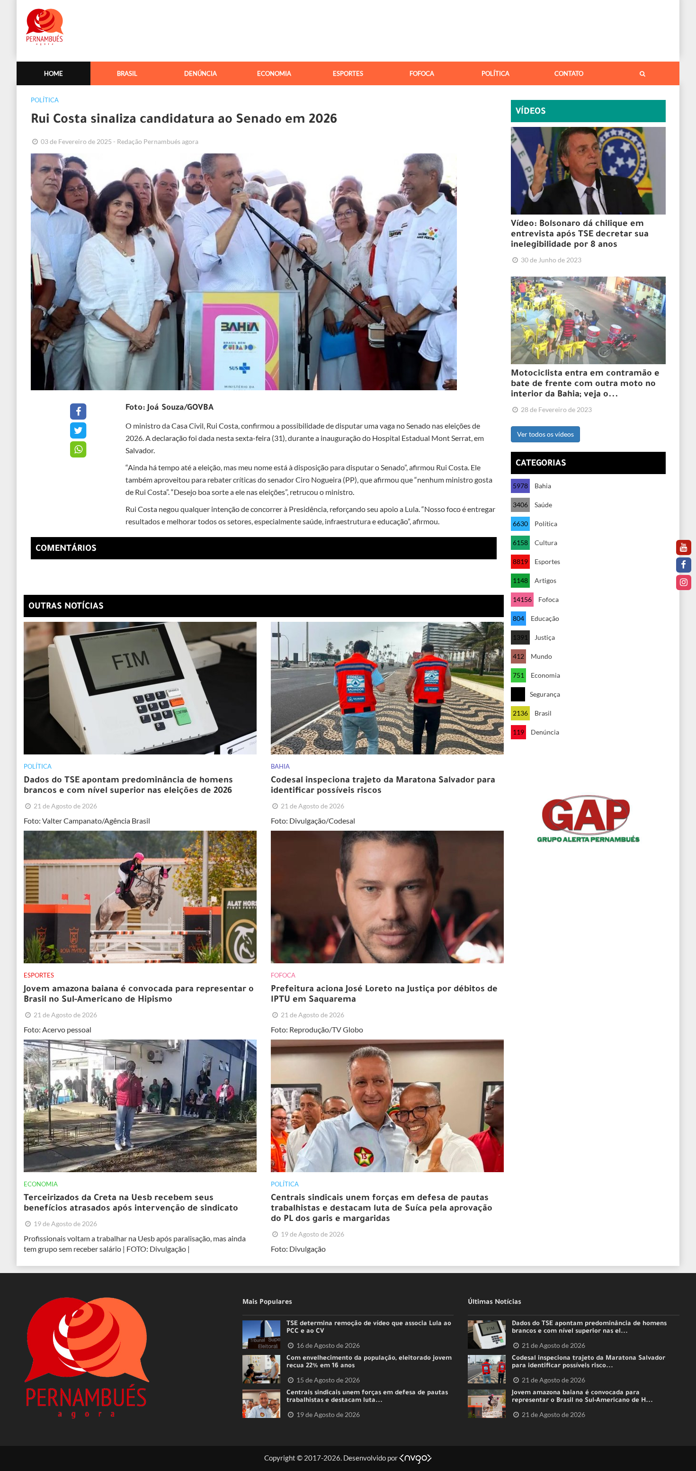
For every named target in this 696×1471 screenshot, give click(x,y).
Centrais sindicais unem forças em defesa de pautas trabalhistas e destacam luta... (367, 1397)
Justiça (545, 637)
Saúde (543, 505)
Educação (545, 618)
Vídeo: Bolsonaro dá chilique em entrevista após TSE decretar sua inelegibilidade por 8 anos (580, 235)
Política (495, 73)
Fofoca (422, 73)
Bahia (543, 486)
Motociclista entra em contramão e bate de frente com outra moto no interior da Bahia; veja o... (585, 384)
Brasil (127, 73)
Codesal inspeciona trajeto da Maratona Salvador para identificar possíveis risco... (588, 1362)
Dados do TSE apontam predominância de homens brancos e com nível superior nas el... (589, 1328)
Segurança (545, 694)
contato (568, 73)
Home (53, 73)
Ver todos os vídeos (545, 434)
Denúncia (200, 73)
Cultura (546, 542)
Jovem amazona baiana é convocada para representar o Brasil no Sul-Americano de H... (582, 1397)
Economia (274, 73)
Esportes (348, 73)
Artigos (545, 580)
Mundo (541, 656)
